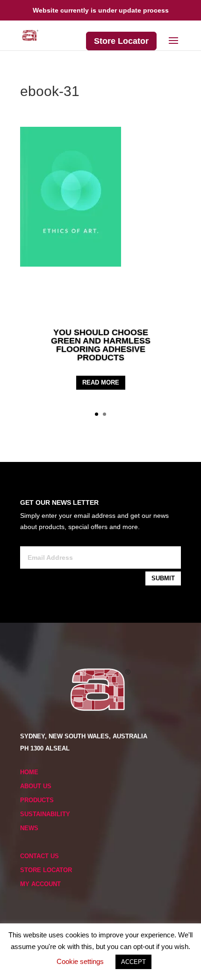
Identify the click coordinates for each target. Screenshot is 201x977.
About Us (35, 786)
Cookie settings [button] (80, 961)
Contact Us (39, 856)
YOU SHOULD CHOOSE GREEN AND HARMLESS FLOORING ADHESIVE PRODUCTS (101, 345)
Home (29, 772)
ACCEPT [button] (133, 961)
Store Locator (121, 41)
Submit (163, 578)
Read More (100, 382)
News (29, 828)
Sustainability (45, 814)
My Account (40, 884)
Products (37, 800)
